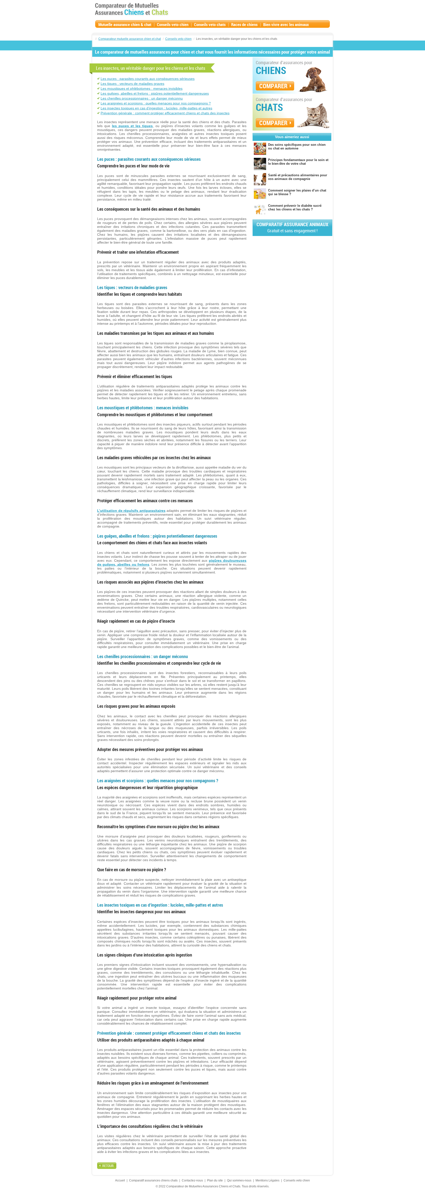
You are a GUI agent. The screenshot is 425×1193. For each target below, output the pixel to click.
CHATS (269, 107)
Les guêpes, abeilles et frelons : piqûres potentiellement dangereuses (155, 93)
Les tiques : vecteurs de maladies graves (132, 84)
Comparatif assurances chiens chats (153, 1180)
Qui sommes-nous (239, 1180)
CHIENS (271, 70)
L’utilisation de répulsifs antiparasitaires (131, 511)
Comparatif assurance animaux (292, 227)
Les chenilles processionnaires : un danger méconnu (142, 98)
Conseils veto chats (210, 24)
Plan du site (215, 1180)
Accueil (120, 1180)
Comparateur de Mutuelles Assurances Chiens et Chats (131, 9)
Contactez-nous (192, 1180)
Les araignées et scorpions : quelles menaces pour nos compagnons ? (156, 103)
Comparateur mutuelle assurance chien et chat (129, 39)
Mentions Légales (267, 1180)
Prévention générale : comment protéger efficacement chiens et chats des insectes (165, 113)
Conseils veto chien (172, 24)
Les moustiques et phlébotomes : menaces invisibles (141, 88)
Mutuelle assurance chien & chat (124, 24)
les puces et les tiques (132, 126)
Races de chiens (244, 24)
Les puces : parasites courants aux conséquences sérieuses (148, 79)
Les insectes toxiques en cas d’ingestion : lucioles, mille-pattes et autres (156, 108)
